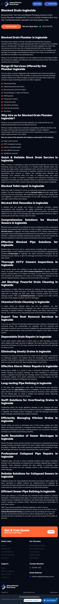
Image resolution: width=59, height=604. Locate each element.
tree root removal (23, 328)
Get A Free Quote (11, 27)
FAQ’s (3, 568)
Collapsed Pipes (35, 555)
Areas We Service (7, 552)
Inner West (20, 599)
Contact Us (51, 531)
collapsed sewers (39, 483)
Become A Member (8, 555)
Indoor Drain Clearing (37, 549)
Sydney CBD (14, 599)
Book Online (37, 4)
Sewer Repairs (34, 552)
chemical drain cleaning (9, 308)
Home (3, 546)
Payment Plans (6, 574)
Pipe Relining (34, 558)
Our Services (5, 549)
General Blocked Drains (37, 546)
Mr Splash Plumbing (5, 599)
